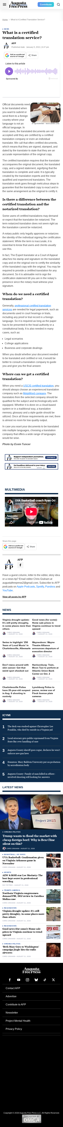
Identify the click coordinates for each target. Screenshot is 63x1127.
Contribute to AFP (16, 1004)
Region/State (10, 908)
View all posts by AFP (14, 596)
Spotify (40, 586)
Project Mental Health (18, 1020)
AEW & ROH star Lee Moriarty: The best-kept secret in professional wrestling (22, 878)
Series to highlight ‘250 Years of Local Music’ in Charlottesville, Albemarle (16, 645)
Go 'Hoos (21, 854)
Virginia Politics (12, 832)
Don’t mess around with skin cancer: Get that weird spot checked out (15, 668)
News (6, 29)
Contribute (46, 4)
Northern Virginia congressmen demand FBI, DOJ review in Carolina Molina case (23, 896)
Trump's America (12, 890)
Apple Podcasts (26, 586)
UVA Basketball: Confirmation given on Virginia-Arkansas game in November (23, 860)
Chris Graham (13, 632)
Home (5, 20)
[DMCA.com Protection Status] (31, 1119)
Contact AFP (13, 988)
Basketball (10, 854)
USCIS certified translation (38, 385)
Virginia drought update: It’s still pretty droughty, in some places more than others (23, 914)
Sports (7, 872)
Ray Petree (7, 885)
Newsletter (12, 1012)
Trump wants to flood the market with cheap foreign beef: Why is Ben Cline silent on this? (30, 840)
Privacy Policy (14, 1029)
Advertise (11, 996)
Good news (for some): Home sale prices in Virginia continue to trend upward (22, 932)
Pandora (50, 586)
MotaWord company (34, 393)
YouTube (7, 590)
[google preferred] (15, 55)
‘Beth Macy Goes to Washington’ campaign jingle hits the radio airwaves (20, 949)
